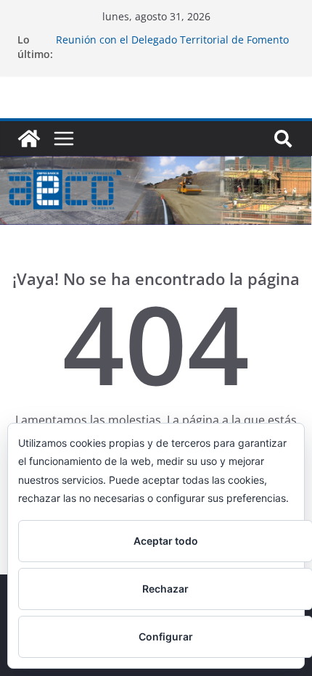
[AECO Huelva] (29, 138)
